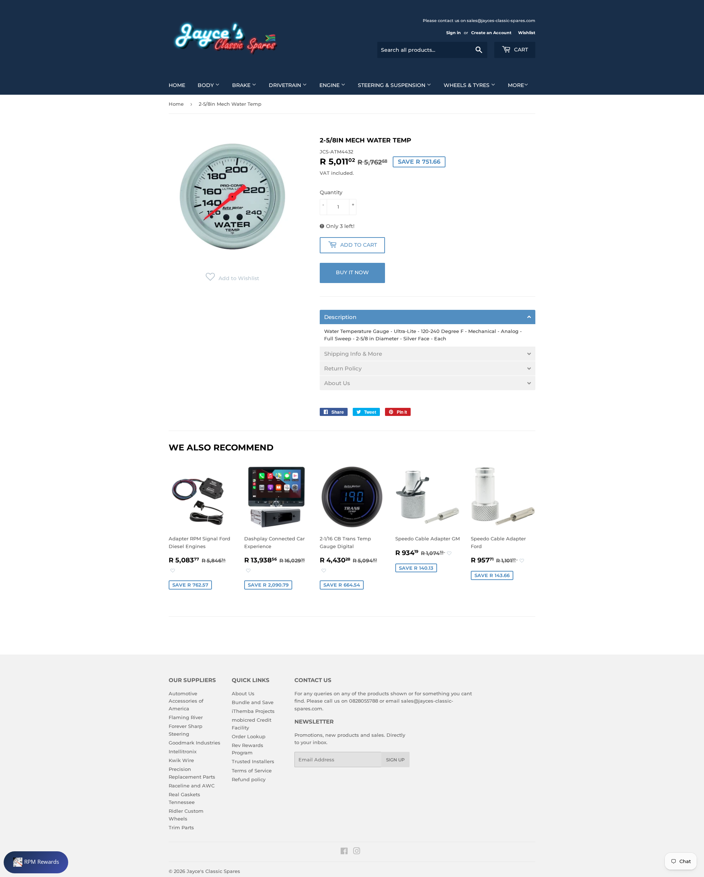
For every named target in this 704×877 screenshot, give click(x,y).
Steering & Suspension (392, 85)
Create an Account (491, 32)
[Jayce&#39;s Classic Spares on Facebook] (344, 852)
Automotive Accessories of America (186, 701)
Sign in (453, 32)
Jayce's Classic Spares (213, 871)
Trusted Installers (253, 761)
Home (177, 85)
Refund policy (248, 779)
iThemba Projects (253, 711)
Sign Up (395, 759)
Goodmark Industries (194, 743)
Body (206, 85)
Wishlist (526, 32)
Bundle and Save (253, 702)
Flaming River (186, 717)
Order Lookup (248, 736)
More (516, 85)
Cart (520, 49)
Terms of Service (252, 770)
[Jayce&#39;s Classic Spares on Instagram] (356, 852)
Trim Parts (181, 827)
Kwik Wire (181, 760)
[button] (232, 278)
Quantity (331, 192)
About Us (243, 693)
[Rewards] (36, 862)
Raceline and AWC (191, 786)
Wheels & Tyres (467, 85)
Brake (242, 85)
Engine (330, 85)
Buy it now (352, 272)
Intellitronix (183, 751)
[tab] (427, 317)
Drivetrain (285, 85)
